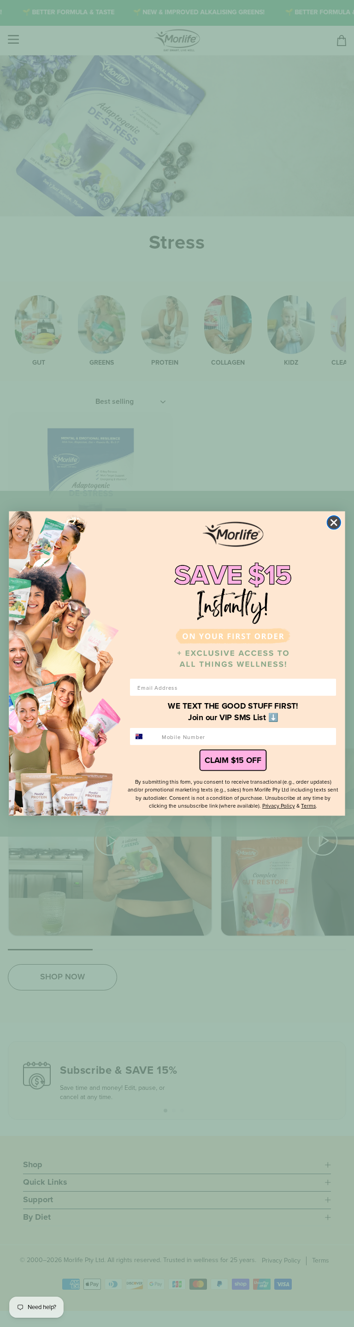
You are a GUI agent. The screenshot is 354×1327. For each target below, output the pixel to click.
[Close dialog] (334, 522)
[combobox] (143, 736)
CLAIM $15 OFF (233, 760)
